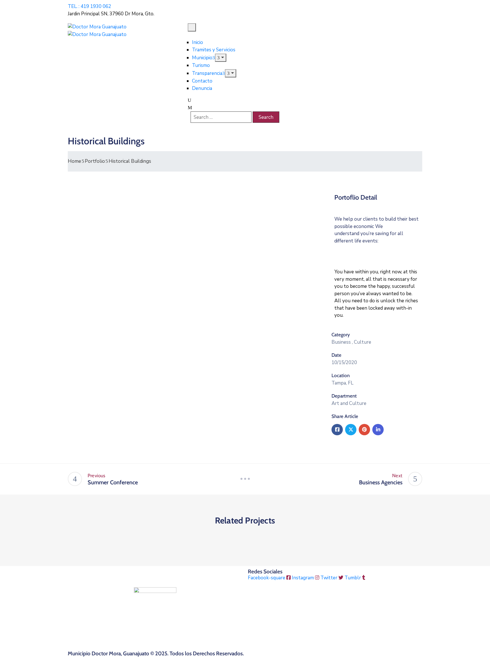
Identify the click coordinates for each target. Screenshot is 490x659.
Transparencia (207, 73)
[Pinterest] (364, 429)
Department (344, 396)
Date (336, 355)
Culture (362, 342)
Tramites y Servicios (213, 50)
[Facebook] (337, 429)
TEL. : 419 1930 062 (89, 6)
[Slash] (245, 479)
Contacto (202, 81)
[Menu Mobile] (192, 27)
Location (340, 375)
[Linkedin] (378, 429)
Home (74, 161)
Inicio (197, 42)
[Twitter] (350, 429)
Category (340, 334)
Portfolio (95, 161)
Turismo (201, 65)
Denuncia (202, 88)
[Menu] (220, 58)
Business (341, 342)
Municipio (202, 57)
